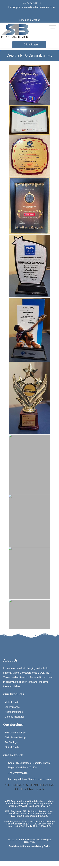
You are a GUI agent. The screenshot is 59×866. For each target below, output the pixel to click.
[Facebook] (23, 13)
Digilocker (40, 789)
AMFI (36, 785)
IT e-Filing (27, 789)
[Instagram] (29, 13)
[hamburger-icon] (52, 27)
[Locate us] (35, 13)
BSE (14, 785)
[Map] (38, 648)
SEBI (29, 785)
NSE (7, 785)
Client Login (31, 44)
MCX (21, 785)
